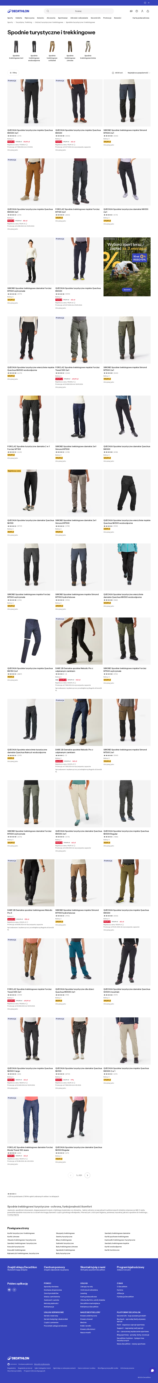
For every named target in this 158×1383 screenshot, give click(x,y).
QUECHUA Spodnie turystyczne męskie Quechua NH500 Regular (126, 832)
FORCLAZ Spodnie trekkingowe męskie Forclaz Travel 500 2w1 (77, 368)
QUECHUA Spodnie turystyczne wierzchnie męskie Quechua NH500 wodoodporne (127, 521)
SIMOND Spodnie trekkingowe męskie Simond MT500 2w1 (125, 131)
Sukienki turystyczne (65, 1243)
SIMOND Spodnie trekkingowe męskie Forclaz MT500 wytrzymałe (29, 595)
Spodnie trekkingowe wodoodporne (34, 58)
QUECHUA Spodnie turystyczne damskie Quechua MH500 (127, 447)
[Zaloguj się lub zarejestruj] (142, 11)
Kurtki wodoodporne (113, 1247)
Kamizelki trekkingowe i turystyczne (120, 1240)
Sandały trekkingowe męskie (117, 1243)
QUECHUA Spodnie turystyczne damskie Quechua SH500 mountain (127, 990)
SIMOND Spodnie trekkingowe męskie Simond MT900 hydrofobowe (77, 595)
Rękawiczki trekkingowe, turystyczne (23, 1253)
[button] (27, 145)
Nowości (117, 18)
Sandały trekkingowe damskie (117, 1233)
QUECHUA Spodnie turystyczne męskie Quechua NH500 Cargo (30, 1069)
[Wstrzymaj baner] (145, 3)
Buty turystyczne (63, 1253)
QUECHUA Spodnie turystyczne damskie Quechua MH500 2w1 (78, 832)
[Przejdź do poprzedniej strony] (70, 1175)
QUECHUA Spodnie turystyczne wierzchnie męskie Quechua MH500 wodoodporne (30, 368)
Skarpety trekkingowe (65, 1233)
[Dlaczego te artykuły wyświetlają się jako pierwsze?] (113, 73)
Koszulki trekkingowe (16, 1250)
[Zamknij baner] (149, 3)
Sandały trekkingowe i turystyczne (22, 1243)
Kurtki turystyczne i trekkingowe (21, 1233)
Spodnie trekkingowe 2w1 (16, 57)
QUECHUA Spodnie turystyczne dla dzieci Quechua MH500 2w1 (74, 990)
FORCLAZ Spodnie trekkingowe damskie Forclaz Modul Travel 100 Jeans (30, 1148)
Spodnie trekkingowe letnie (88, 57)
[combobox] (139, 73)
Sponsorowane (109, 239)
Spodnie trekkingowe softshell (52, 58)
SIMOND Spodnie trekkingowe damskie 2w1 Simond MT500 (76, 447)
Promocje (107, 18)
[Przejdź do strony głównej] (18, 11)
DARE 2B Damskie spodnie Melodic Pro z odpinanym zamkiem (74, 669)
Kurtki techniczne (112, 1250)
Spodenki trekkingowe (65, 1250)
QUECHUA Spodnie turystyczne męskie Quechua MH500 (78, 131)
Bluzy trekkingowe (64, 1240)
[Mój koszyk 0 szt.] (148, 11)
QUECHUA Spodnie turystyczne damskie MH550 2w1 (126, 210)
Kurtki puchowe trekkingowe (117, 1237)
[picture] (30, 102)
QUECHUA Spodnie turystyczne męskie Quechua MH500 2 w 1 (126, 1069)
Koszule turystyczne (15, 1247)
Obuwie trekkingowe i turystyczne (21, 1240)
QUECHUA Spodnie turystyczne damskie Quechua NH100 (30, 521)
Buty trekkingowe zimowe (67, 1247)
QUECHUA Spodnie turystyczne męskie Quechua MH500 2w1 (30, 131)
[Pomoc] (136, 11)
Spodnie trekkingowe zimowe (70, 58)
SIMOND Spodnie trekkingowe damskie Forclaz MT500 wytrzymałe (29, 289)
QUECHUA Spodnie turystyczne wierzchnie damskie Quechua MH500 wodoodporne (124, 595)
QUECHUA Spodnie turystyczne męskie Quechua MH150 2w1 (30, 669)
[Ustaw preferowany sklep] (131, 11)
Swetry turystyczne (64, 1237)
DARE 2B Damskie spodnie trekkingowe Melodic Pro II (30, 911)
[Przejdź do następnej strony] (87, 1175)
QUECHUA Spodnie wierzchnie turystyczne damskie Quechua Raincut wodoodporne (27, 751)
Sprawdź (127, 290)
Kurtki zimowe (13, 1237)
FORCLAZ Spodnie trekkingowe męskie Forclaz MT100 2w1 (77, 210)
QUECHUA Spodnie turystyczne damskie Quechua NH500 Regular (78, 1148)
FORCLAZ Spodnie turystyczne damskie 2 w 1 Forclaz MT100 (28, 447)
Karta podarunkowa (141, 18)
